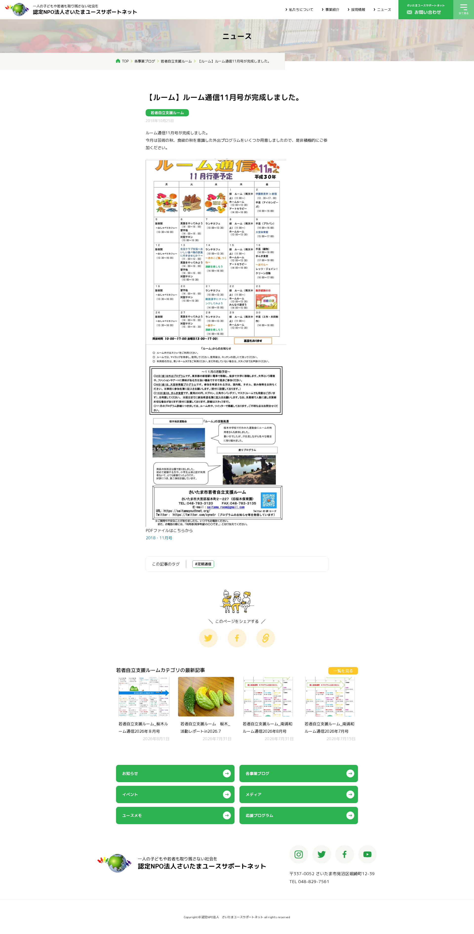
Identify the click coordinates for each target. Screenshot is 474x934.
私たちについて (301, 9)
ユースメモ (132, 815)
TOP (125, 61)
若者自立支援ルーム (176, 61)
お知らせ (130, 773)
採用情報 (358, 9)
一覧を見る (343, 670)
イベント (130, 794)
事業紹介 (332, 9)
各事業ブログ (144, 61)
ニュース (384, 9)
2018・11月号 (159, 538)
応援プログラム (259, 815)
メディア (253, 794)
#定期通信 (203, 564)
